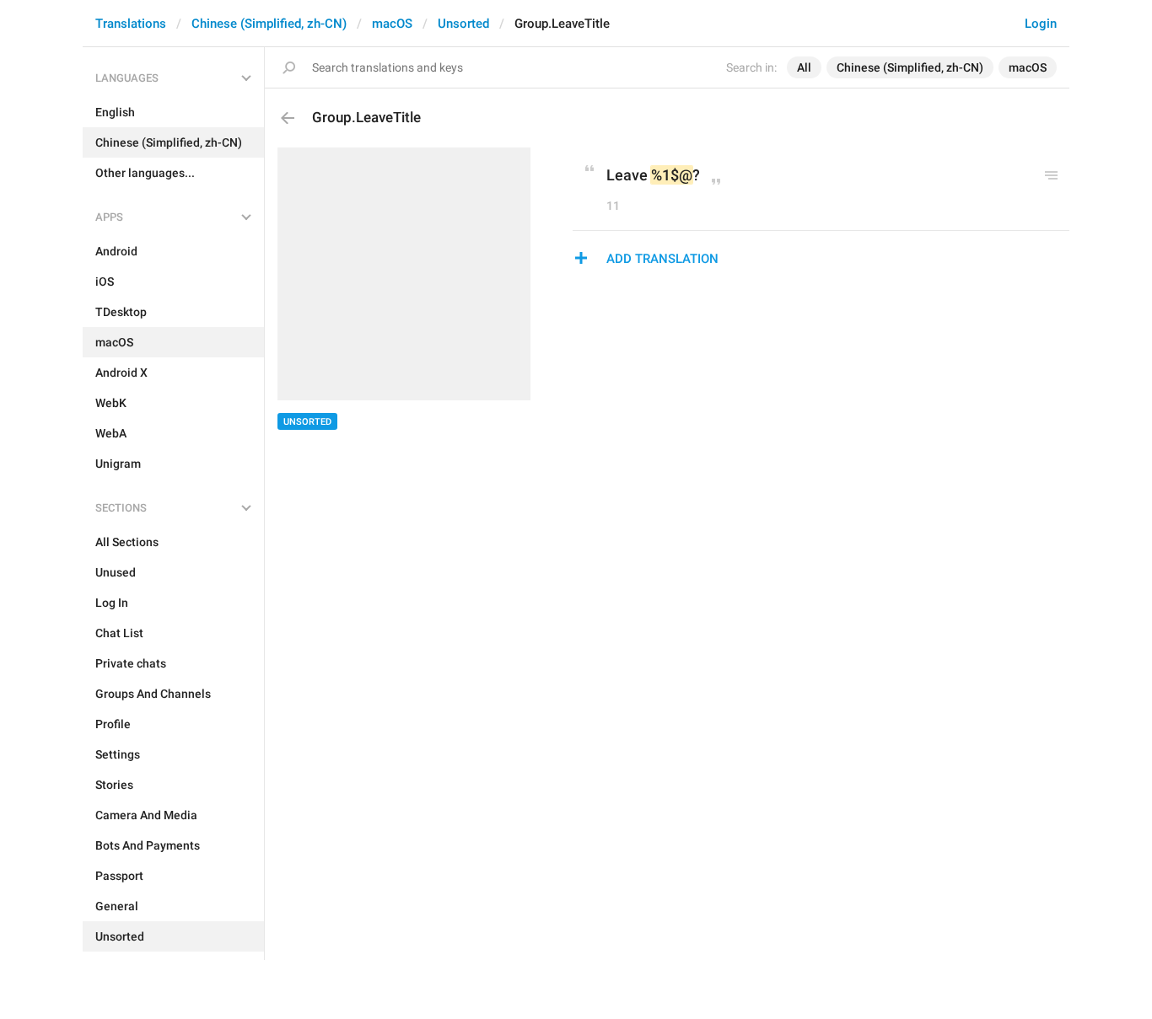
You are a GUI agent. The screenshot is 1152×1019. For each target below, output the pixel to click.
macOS (392, 23)
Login (1041, 23)
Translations (130, 23)
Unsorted (463, 23)
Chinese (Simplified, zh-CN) (269, 23)
